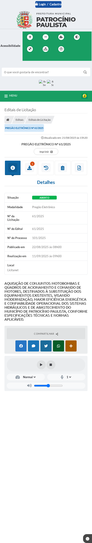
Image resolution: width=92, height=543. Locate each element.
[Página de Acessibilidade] (61, 49)
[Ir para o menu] (83, 49)
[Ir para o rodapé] (36, 58)
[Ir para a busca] (27, 58)
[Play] (41, 364)
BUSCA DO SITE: (15, 65)
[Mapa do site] (45, 49)
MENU (13, 95)
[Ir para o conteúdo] (73, 49)
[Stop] (50, 364)
